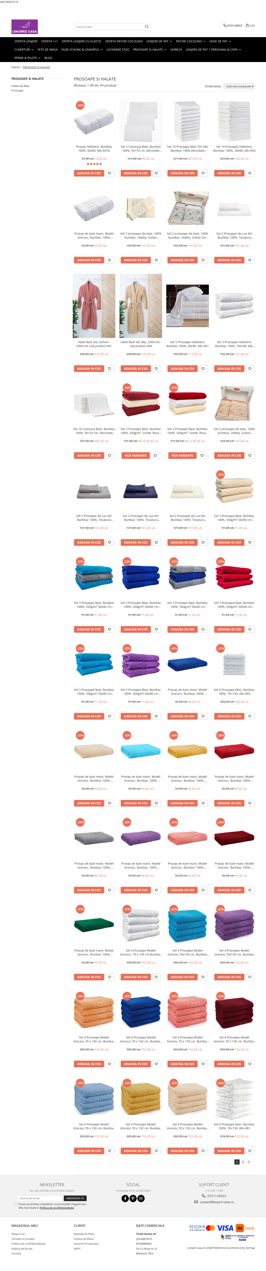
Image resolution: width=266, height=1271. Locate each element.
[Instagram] (141, 1198)
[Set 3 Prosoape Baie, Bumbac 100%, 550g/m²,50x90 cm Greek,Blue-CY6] (94, 664)
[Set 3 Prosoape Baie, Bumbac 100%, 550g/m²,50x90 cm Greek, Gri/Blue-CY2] (94, 577)
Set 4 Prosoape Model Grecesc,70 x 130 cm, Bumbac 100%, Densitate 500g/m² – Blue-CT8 (94, 1126)
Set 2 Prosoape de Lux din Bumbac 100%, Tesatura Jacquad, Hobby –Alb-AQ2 (234, 235)
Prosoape (17, 90)
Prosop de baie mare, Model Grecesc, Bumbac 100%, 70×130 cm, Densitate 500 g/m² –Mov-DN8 (140, 865)
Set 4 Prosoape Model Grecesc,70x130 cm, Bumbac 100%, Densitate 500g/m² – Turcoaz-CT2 (187, 952)
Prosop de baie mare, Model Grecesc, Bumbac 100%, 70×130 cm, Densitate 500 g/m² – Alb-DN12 (94, 235)
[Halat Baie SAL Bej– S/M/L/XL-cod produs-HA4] (140, 306)
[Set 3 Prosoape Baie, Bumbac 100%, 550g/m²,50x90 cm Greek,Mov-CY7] (140, 664)
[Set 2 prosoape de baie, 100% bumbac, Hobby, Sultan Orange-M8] (234, 403)
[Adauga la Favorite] (109, 173)
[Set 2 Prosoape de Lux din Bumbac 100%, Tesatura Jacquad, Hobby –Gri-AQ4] (94, 490)
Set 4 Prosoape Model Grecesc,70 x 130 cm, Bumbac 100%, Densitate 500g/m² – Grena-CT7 (234, 1039)
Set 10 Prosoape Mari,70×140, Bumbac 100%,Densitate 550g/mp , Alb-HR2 (187, 148)
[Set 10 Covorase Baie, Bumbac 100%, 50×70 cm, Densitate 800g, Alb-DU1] (94, 403)
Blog (48, 58)
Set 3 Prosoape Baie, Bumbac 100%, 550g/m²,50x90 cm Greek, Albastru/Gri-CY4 (187, 605)
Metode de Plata (84, 1234)
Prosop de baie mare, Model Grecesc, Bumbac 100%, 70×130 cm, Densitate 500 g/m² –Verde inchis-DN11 (94, 952)
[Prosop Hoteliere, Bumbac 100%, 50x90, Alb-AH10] (94, 121)
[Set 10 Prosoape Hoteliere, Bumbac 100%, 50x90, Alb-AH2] (234, 121)
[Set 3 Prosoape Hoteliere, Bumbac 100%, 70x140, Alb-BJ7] (234, 306)
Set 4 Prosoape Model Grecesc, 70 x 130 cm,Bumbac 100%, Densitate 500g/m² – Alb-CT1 (140, 952)
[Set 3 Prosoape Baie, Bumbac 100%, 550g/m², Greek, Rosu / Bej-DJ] (140, 403)
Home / (16, 67)
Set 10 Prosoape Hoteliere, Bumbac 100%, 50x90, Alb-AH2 (234, 148)
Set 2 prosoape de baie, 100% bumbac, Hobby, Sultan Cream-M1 (140, 235)
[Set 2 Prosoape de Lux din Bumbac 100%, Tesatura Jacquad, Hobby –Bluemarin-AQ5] (140, 490)
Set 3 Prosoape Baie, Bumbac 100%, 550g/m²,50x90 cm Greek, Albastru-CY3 (141, 605)
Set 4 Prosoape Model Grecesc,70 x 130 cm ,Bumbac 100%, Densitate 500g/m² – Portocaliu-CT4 (94, 1039)
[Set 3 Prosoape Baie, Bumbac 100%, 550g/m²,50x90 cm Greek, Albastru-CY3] (140, 577)
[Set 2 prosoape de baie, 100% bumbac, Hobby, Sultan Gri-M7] (187, 208)
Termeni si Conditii (22, 1239)
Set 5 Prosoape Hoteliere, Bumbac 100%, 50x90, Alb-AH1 (187, 344)
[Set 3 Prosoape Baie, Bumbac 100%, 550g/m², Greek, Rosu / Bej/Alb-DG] (187, 403)
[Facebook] (125, 1198)
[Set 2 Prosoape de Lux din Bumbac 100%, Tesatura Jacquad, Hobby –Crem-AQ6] (187, 490)
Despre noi (18, 1234)
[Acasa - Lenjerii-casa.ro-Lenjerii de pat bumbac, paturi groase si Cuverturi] (32, 26)
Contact (16, 1253)
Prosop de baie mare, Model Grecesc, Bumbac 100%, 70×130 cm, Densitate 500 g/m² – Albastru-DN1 (187, 692)
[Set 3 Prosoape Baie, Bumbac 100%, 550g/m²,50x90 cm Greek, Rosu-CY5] (234, 577)
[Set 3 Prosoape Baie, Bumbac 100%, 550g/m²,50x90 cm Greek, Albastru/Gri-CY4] (187, 577)
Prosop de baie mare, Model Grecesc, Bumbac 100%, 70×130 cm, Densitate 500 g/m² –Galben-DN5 (187, 778)
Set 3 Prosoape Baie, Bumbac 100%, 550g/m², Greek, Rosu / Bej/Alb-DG (187, 431)
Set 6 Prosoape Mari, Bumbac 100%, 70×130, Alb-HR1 (234, 1126)
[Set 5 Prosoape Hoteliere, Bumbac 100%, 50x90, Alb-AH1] (187, 306)
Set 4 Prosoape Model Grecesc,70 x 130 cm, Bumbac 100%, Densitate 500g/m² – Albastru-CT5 (140, 1039)
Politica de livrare (21, 1248)
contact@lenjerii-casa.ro (216, 1202)
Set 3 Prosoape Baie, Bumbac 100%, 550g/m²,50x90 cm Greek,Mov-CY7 (141, 692)
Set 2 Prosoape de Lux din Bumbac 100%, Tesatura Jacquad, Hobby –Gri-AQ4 (94, 518)
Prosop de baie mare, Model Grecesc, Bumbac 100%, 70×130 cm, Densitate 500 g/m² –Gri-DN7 (94, 865)
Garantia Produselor (86, 1243)
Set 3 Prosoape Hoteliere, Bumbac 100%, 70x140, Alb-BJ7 (234, 344)
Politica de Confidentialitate (57, 1208)
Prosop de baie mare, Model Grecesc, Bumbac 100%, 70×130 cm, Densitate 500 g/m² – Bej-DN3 (94, 778)
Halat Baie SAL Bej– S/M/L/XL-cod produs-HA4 (141, 344)
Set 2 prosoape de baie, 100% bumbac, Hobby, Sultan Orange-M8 (234, 431)
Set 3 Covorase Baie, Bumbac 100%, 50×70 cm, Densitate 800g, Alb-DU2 (141, 148)
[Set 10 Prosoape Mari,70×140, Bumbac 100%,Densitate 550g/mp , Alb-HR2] (187, 121)
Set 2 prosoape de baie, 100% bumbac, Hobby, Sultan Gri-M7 (187, 235)
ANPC (77, 1248)
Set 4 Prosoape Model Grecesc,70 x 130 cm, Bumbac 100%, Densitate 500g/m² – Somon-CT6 (187, 1039)
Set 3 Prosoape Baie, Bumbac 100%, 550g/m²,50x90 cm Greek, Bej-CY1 (234, 518)
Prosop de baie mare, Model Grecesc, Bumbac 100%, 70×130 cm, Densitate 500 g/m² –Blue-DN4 (140, 778)
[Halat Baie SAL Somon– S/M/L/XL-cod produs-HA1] (94, 306)
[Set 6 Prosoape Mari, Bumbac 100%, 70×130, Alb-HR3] (234, 664)
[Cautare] (147, 26)
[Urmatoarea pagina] (248, 1162)
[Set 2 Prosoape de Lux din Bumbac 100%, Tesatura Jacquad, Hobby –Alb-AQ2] (234, 208)
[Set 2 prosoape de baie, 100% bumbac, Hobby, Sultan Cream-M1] (140, 208)
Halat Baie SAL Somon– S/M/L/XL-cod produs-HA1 (94, 344)
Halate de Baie (20, 86)
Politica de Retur (84, 1239)
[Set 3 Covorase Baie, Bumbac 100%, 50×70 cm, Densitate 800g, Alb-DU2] (140, 121)
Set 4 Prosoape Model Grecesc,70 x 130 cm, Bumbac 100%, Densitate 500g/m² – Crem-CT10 (187, 1126)
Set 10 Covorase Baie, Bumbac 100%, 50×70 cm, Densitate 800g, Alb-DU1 (94, 431)
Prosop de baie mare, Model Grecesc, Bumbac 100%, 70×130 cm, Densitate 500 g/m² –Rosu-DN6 (234, 778)
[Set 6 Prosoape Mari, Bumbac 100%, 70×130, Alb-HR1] (234, 1099)
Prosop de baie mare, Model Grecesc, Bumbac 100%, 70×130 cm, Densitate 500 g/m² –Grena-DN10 (234, 865)
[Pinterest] (133, 1198)
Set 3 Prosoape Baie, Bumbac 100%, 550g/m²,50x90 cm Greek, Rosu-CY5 (234, 605)
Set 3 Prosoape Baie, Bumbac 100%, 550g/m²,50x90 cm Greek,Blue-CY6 (94, 692)
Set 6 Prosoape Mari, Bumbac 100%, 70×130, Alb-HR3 (234, 692)
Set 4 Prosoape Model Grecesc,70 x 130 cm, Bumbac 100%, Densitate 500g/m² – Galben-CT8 (140, 1126)
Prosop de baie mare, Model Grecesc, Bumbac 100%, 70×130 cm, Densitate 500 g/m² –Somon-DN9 (187, 865)
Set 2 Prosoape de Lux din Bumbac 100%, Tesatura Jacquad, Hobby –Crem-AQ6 (187, 518)
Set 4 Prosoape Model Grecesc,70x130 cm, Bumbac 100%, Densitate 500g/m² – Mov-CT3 (234, 952)
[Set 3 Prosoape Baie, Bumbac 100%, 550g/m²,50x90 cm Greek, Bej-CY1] (234, 490)
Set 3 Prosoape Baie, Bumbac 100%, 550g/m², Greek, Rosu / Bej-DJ (141, 431)
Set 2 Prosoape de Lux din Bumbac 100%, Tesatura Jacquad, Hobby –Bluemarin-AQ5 (141, 518)
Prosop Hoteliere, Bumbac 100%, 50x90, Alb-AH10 (94, 148)
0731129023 (216, 1196)
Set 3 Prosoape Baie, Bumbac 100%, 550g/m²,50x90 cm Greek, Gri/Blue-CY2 (94, 605)
